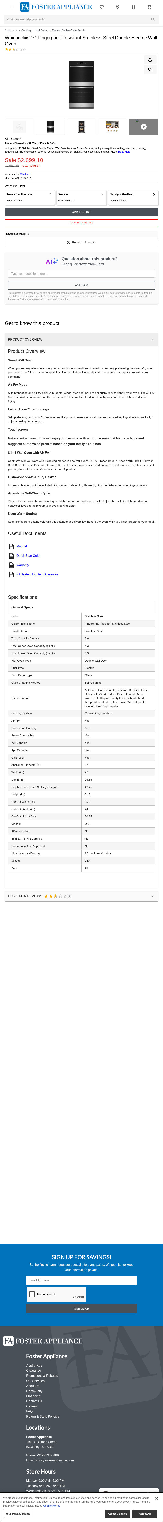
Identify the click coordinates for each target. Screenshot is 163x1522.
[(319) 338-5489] (133, 7)
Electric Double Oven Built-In (68, 30)
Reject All (145, 1513)
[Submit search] (153, 19)
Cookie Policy (51, 1505)
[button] (12, 7)
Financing (33, 1396)
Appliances (11, 30)
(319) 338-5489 (48, 1455)
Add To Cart (81, 212)
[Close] (156, 1498)
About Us (32, 1386)
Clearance (33, 1370)
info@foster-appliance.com (55, 1460)
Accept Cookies (117, 1513)
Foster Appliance (39, 1437)
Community (34, 1391)
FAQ (29, 1411)
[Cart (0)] (149, 7)
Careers (32, 1406)
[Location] (117, 7)
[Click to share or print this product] (150, 59)
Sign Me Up (81, 1308)
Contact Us (34, 1401)
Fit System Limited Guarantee (37, 574)
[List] (102, 7)
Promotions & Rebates (42, 1375)
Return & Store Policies (42, 1416)
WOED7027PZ (23, 178)
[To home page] (56, 7)
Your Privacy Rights (17, 1513)
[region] (81, 1507)
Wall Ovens (41, 30)
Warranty (22, 565)
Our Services (35, 1381)
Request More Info (84, 242)
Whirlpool (25, 174)
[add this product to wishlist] (150, 69)
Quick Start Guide (28, 555)
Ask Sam (81, 285)
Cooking (26, 30)
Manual (21, 546)
